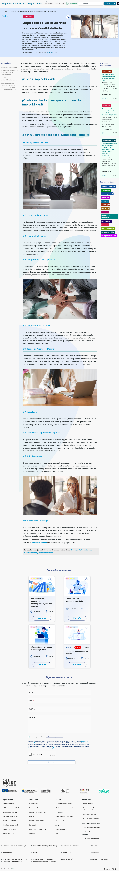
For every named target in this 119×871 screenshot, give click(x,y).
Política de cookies (9, 829)
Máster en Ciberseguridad (101, 859)
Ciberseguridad (107, 194)
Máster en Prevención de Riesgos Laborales (48, 862)
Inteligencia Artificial (108, 236)
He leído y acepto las (46, 737)
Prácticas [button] (19, 3)
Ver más (42, 618)
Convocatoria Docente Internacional (91, 809)
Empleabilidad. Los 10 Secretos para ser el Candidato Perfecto (37, 11)
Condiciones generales (11, 825)
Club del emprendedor (64, 834)
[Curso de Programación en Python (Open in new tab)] (77, 635)
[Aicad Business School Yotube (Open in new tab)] (107, 869)
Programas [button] (7, 3)
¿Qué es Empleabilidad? (9, 67)
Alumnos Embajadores (64, 821)
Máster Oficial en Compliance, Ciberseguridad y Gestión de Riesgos (27, 846)
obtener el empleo (39, 542)
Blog (30, 3)
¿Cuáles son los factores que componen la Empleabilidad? (9, 72)
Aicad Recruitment (89, 814)
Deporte (35, 853)
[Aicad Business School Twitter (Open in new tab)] (110, 869)
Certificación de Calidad (12, 812)
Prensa (31, 816)
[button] (68, 17)
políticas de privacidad (54, 737)
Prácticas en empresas (105, 216)
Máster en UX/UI (68, 859)
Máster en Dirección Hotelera (43, 859)
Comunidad (105, 190)
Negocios (104, 201)
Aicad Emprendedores (91, 818)
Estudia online (106, 221)
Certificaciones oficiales (91, 827)
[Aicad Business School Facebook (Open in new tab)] (116, 869)
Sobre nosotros (8, 804)
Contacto (37, 3)
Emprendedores (35, 808)
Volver (5, 16)
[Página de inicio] (1, 11)
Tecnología (107, 71)
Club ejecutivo (61, 830)
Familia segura (8, 834)
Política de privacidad (11, 808)
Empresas (13, 11)
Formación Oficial (109, 140)
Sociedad (104, 212)
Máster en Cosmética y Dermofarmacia (17, 859)
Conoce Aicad (34, 804)
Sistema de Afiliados (36, 821)
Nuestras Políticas (9, 821)
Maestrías (105, 208)
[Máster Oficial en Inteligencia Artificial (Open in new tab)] (77, 586)
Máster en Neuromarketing (12, 862)
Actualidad (105, 197)
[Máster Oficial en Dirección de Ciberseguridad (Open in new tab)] (42, 635)
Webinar (32, 834)
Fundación (33, 825)
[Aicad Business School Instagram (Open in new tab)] (113, 869)
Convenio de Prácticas (64, 817)
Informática (7, 853)
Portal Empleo (88, 804)
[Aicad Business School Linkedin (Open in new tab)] (104, 869)
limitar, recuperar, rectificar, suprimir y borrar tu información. (48, 748)
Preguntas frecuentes (64, 804)
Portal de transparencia (11, 816)
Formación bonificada (91, 839)
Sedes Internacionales (37, 812)
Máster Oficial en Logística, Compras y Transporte (51, 846)
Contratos (86, 831)
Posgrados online (107, 228)
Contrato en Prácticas (70, 846)
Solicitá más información (65, 808)
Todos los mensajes (108, 187)
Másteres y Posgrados (37, 829)
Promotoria (96, 846)
